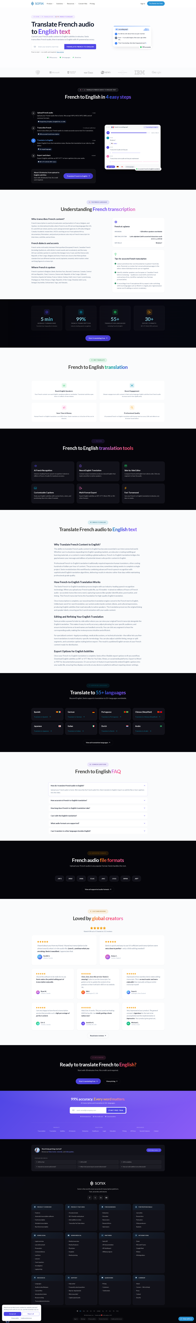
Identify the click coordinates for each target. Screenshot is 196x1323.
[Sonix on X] (95, 1197)
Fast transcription (40, 1220)
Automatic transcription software (44, 1216)
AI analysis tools (73, 1213)
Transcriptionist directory (42, 1301)
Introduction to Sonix (41, 1294)
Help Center (52, 1152)
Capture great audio (74, 1297)
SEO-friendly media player (76, 1216)
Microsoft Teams (141, 1245)
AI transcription (106, 1189)
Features (37, 1213)
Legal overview (39, 1241)
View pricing (110, 1081)
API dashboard (106, 1248)
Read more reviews (97, 1036)
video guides (70, 1152)
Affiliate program (107, 1252)
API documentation (107, 1245)
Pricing (92, 4)
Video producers (141, 1223)
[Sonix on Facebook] (90, 1197)
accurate (96, 1192)
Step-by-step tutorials (75, 1290)
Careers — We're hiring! (143, 1287)
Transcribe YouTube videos (76, 1223)
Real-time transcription (41, 1227)
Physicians (72, 1248)
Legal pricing (38, 1269)
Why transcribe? (73, 1294)
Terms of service (103, 1319)
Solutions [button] (59, 4)
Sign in (143, 4)
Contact (138, 1294)
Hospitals (71, 1252)
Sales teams (105, 1227)
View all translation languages (97, 742)
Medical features (73, 1245)
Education (105, 1216)
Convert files (82, 4)
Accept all (12, 1314)
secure (104, 1192)
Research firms (106, 1223)
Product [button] (49, 4)
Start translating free (97, 338)
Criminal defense (40, 1252)
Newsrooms (105, 1220)
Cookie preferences (116, 1319)
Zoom (138, 1241)
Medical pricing (73, 1255)
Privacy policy (92, 1319)
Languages (38, 1284)
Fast (90, 1192)
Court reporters (39, 1262)
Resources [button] (70, 4)
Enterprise (105, 1213)
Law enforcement (40, 1245)
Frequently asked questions (77, 1287)
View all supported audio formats (97, 889)
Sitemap (83, 1319)
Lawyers (37, 1259)
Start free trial (116, 1110)
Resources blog (39, 1297)
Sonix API (105, 1241)
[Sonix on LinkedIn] (101, 1197)
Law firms (38, 1255)
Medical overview (74, 1241)
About (138, 1284)
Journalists (139, 1213)
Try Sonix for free (156, 3)
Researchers (140, 1216)
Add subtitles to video (75, 1220)
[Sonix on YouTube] (106, 1197)
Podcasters (139, 1220)
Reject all (31, 1314)
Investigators (39, 1266)
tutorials (59, 1152)
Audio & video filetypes (41, 1287)
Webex (138, 1252)
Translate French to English (80, 47)
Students (138, 1227)
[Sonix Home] (37, 4)
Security (138, 1297)
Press (137, 1290)
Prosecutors (38, 1248)
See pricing (60, 52)
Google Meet (140, 1248)
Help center (72, 1284)
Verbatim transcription (41, 1223)
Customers (105, 1287)
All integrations (140, 1255)
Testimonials (106, 1290)
